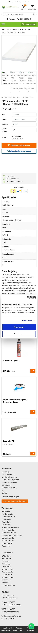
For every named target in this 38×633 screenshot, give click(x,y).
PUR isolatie (6, 564)
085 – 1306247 (9, 619)
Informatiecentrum (8, 474)
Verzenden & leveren (9, 482)
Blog (3, 490)
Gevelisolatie (6, 525)
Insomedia (30, 630)
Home (4, 29)
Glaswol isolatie (7, 572)
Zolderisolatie (6, 519)
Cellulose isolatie (8, 577)
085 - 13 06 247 (25, 19)
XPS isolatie (6, 566)
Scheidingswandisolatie (10, 527)
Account (12, 19)
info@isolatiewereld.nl (11, 612)
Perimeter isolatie (8, 541)
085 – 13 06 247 (9, 609)
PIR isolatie (6, 561)
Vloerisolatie (6, 546)
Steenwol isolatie (8, 569)
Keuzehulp (5, 472)
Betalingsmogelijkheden (10, 480)
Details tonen (27, 321)
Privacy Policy (17, 630)
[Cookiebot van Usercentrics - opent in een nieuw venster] (27, 297)
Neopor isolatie (7, 558)
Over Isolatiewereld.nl (9, 477)
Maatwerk (5, 582)
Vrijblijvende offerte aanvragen (19, 151)
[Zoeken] (32, 14)
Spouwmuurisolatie (8, 530)
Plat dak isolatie (7, 514)
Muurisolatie (6, 522)
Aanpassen (18, 334)
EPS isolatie (12, 29)
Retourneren (6, 485)
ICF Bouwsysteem (8, 585)
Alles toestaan (19, 327)
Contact (4, 493)
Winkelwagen (30, 24)
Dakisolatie (6, 511)
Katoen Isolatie (7, 574)
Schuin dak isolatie (8, 517)
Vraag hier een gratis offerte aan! (14, 501)
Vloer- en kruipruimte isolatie (12, 535)
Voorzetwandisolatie (9, 533)
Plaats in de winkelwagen (20, 145)
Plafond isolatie (7, 543)
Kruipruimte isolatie (8, 538)
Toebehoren (6, 580)
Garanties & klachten (9, 488)
